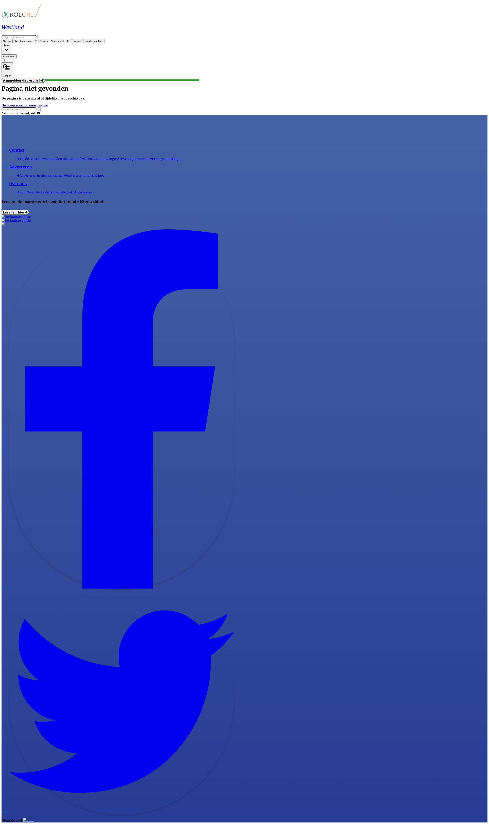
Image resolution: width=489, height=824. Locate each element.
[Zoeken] (38, 37)
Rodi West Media (32, 192)
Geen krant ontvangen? (102, 159)
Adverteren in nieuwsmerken (41, 175)
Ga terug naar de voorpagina (25, 105)
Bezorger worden (136, 159)
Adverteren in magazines (85, 175)
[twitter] (121, 813)
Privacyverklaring (165, 159)
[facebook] (121, 587)
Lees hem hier (14, 212)
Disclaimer (84, 192)
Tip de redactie (30, 159)
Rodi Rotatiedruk (61, 192)
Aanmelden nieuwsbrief (63, 159)
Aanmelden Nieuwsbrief (21, 80)
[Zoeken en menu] (7, 68)
